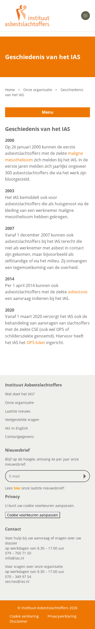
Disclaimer (19, 621)
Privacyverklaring (62, 616)
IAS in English (16, 428)
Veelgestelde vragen (22, 419)
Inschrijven (86, 476)
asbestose (77, 292)
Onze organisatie (37, 89)
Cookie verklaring (24, 616)
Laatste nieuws (17, 411)
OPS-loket (36, 342)
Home (10, 89)
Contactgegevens (19, 436)
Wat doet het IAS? (20, 394)
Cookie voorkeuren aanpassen (32, 515)
